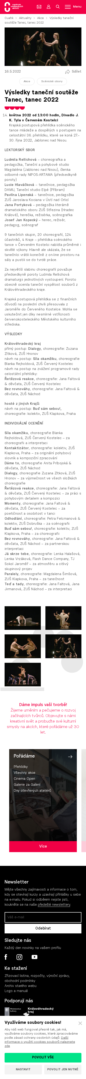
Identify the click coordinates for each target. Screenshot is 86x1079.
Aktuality (25, 18)
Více (43, 846)
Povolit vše (43, 1057)
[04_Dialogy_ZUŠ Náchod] (63, 618)
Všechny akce (24, 773)
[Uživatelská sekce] (48, 6)
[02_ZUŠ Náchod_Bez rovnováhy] (23, 646)
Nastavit (23, 1069)
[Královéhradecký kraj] (38, 1012)
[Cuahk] (14, 7)
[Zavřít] (80, 1023)
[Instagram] (19, 957)
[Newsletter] (39, 6)
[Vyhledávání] (57, 6)
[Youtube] (34, 957)
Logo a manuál (16, 991)
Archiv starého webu (20, 986)
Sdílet (76, 71)
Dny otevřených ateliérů (32, 791)
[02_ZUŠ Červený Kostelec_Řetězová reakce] (23, 675)
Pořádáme (24, 756)
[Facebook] (6, 957)
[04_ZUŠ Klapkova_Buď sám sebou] (23, 618)
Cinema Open (24, 779)
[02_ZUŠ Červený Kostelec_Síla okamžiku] (63, 646)
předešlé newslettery (54, 905)
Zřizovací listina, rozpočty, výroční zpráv (36, 976)
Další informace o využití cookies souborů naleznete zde (40, 1042)
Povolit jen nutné (62, 1069)
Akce (40, 18)
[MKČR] (13, 1012)
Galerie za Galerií (27, 785)
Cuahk (9, 18)
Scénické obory (52, 81)
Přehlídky (21, 767)
